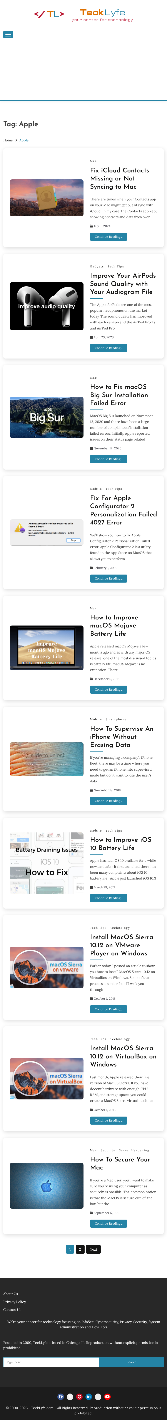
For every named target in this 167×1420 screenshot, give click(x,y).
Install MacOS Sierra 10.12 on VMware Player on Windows (121, 945)
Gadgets (97, 266)
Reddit (98, 1397)
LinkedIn (88, 1397)
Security (108, 1150)
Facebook (60, 1397)
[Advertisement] (83, 67)
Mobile (96, 489)
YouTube (107, 1397)
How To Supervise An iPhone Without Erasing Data (122, 737)
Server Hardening (134, 1150)
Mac (93, 161)
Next (93, 1249)
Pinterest (79, 1397)
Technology (120, 928)
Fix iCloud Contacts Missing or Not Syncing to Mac (119, 178)
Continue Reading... (108, 237)
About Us (10, 1294)
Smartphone (116, 719)
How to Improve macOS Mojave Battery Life (114, 625)
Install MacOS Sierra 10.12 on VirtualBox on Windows (123, 1056)
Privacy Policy (14, 1302)
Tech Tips (116, 266)
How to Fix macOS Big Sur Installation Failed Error (119, 395)
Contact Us (12, 1309)
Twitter (70, 1397)
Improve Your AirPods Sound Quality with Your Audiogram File (123, 284)
